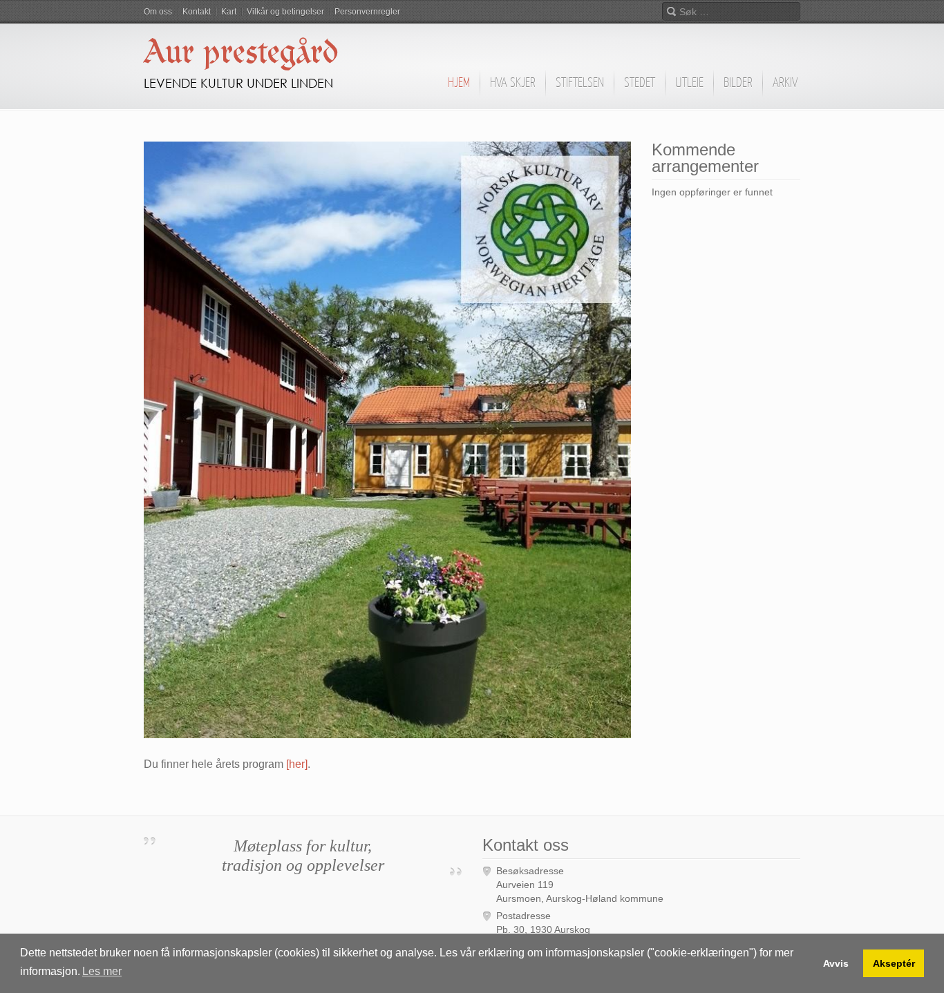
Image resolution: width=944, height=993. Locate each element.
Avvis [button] (836, 963)
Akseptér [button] (894, 963)
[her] (297, 764)
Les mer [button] (102, 971)
